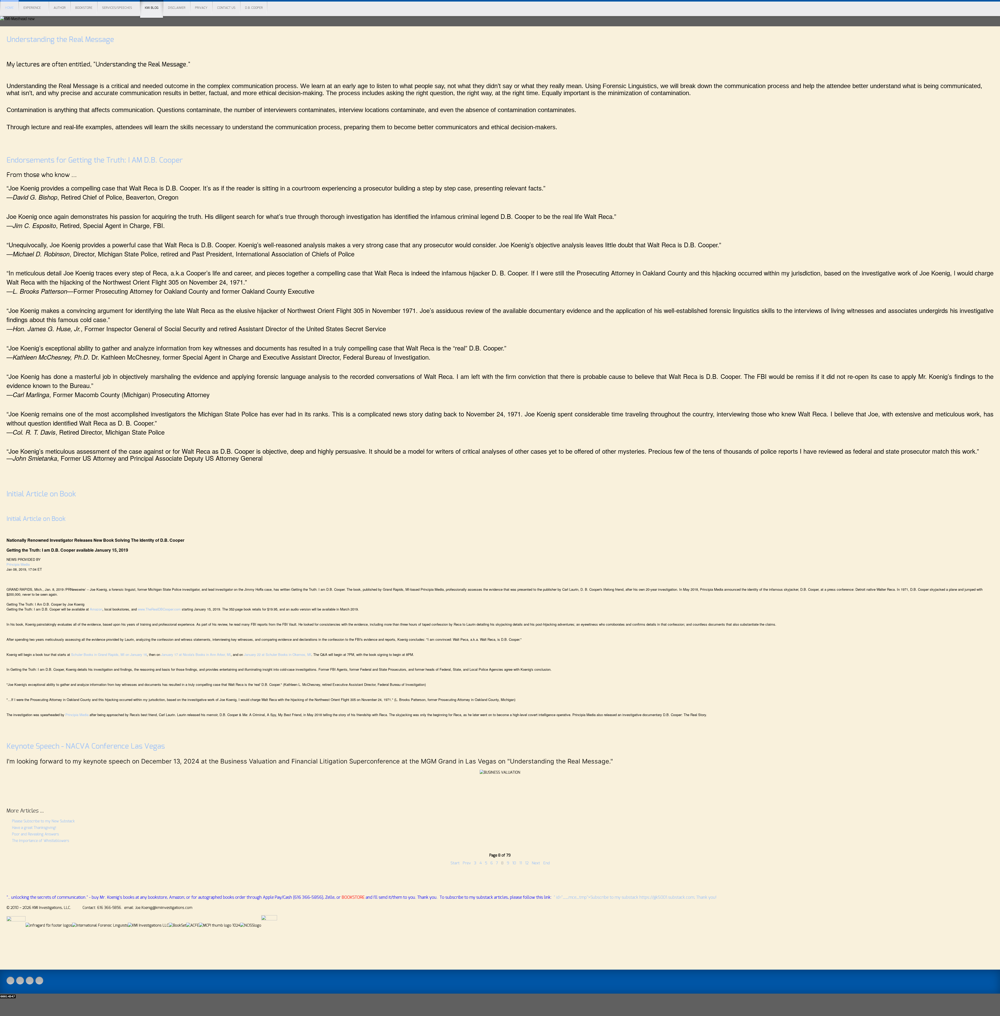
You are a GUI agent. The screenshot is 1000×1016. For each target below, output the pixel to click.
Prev (467, 863)
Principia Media (18, 564)
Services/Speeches (117, 7)
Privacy (201, 7)
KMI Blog (151, 7)
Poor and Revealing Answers (35, 834)
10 (514, 863)
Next (536, 863)
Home (9, 7)
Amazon (96, 609)
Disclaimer (176, 7)
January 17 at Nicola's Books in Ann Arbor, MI (196, 654)
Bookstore (83, 7)
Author (60, 7)
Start (455, 863)
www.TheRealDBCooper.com (159, 609)
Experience (32, 7)
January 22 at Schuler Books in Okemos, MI (277, 654)
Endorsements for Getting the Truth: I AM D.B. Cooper (95, 160)
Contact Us (226, 7)
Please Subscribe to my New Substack (43, 821)
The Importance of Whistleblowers (40, 841)
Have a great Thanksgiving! (33, 828)
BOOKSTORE (353, 897)
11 (520, 863)
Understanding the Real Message (60, 40)
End (546, 863)
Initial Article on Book (41, 494)
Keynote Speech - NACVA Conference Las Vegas (86, 746)
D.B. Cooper (254, 7)
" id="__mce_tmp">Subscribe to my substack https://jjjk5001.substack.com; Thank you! (635, 897)
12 (527, 863)
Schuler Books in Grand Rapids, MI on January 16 (109, 654)
